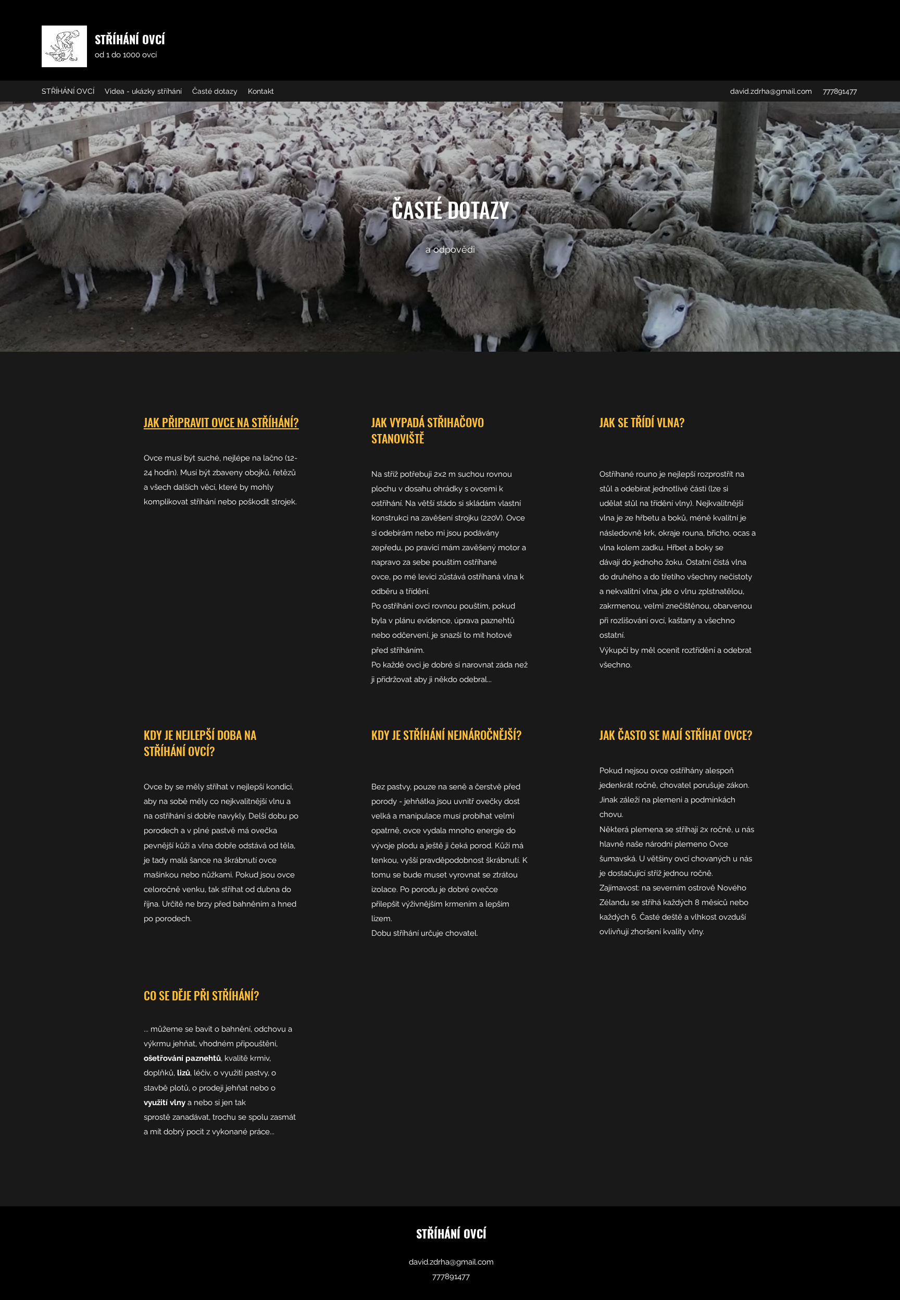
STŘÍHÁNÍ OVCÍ (130, 39)
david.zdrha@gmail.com (771, 91)
